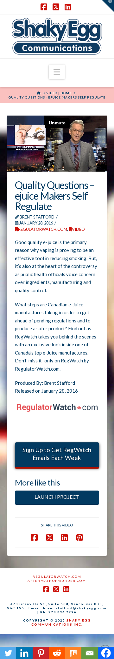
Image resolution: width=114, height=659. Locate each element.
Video (78, 229)
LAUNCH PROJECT (57, 497)
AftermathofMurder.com (57, 580)
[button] (57, 72)
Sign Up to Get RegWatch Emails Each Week (56, 453)
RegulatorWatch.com (42, 229)
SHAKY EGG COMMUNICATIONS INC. (61, 622)
